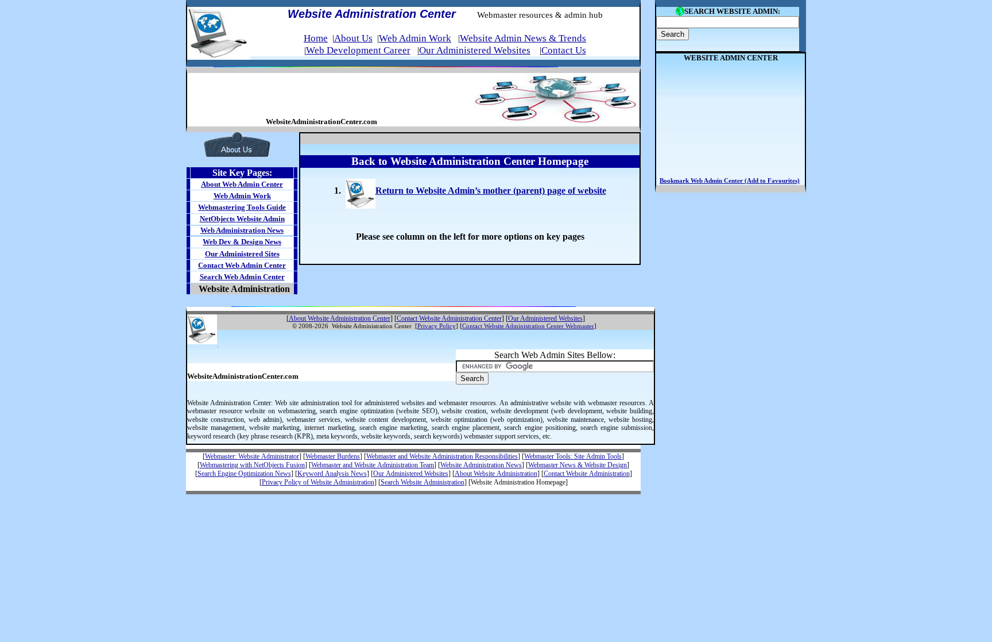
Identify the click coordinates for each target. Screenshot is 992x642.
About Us (353, 38)
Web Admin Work (415, 38)
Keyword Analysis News (332, 474)
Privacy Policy (436, 326)
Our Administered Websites (474, 50)
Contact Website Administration (587, 474)
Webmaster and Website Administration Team (372, 465)
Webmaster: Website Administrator (252, 456)
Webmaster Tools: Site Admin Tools (573, 456)
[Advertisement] (321, 97)
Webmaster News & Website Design (577, 465)
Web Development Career (358, 50)
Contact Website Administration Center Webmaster (528, 326)
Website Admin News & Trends (523, 38)
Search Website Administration (422, 482)
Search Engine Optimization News (244, 474)
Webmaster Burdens (332, 456)
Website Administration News (481, 465)
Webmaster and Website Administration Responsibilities (442, 456)
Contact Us (563, 50)
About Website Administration (496, 474)
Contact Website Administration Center (449, 318)
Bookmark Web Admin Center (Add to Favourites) (730, 181)
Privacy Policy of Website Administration (318, 482)
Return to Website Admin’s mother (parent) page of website (490, 190)
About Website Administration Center (339, 318)
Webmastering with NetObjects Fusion (252, 465)
